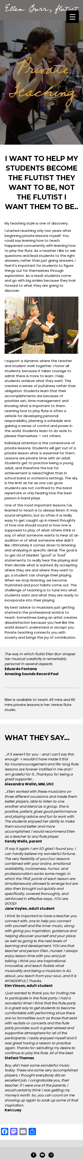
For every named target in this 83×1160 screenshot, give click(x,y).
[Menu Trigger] (72, 16)
